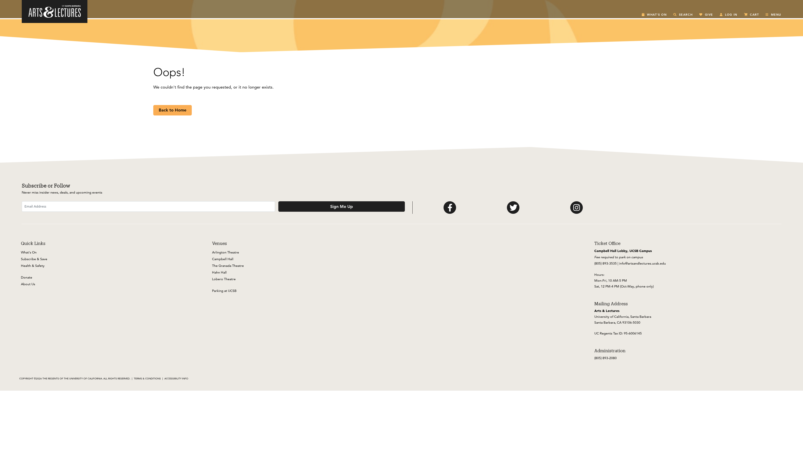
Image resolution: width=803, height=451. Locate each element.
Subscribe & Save (34, 259)
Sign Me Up (341, 206)
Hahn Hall (219, 272)
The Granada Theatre (228, 266)
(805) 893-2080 (605, 358)
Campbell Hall (222, 259)
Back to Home (172, 110)
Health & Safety (33, 266)
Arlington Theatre (225, 252)
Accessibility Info (176, 378)
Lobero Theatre (224, 279)
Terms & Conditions (147, 378)
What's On (29, 252)
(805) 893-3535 (605, 263)
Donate (26, 277)
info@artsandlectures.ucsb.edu (642, 263)
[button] (654, 14)
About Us (28, 284)
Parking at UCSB (224, 291)
